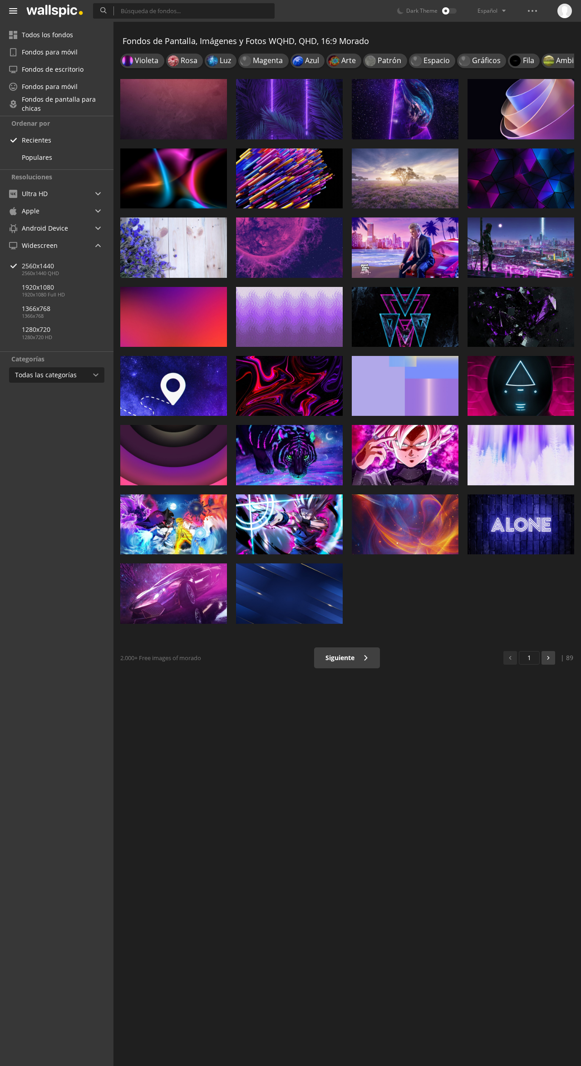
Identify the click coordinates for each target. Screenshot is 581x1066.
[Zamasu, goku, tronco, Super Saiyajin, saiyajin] (405, 455)
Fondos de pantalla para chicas (59, 104)
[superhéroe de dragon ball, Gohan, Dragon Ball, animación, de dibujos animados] (289, 524)
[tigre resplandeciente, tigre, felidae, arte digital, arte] (289, 455)
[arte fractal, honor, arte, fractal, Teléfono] (521, 109)
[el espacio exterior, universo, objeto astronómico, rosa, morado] (289, 247)
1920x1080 (38, 287)
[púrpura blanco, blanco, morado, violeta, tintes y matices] (521, 455)
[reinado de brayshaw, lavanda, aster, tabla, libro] (173, 247)
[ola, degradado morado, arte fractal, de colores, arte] (289, 317)
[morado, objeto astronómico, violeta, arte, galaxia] (405, 109)
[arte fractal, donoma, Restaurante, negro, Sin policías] (289, 386)
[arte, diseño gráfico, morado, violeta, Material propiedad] (173, 455)
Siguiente (340, 657)
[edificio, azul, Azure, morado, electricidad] (289, 593)
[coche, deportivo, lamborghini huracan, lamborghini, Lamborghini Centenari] (173, 593)
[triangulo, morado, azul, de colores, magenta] (405, 317)
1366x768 (36, 308)
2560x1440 (38, 265)
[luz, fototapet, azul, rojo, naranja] (173, 178)
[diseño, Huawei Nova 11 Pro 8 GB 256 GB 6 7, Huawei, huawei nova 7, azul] (405, 386)
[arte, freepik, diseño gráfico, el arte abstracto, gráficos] (405, 524)
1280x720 (36, 329)
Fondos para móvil (50, 52)
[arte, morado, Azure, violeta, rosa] (173, 317)
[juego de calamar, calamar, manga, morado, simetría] (521, 386)
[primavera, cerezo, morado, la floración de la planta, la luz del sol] (405, 178)
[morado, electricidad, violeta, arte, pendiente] (289, 109)
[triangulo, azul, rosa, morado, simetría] (521, 178)
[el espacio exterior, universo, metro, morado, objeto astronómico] (173, 386)
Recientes (36, 140)
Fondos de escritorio (53, 69)
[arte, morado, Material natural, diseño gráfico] (521, 317)
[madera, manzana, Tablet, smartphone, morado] (521, 524)
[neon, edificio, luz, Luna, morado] (521, 247)
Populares (37, 157)
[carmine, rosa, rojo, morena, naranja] (173, 109)
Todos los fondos (47, 34)
